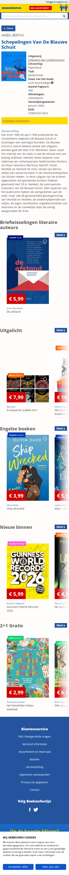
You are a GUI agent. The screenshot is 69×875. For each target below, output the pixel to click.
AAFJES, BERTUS (12, 35)
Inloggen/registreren (57, 1)
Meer (60, 330)
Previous (4, 278)
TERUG (9, 28)
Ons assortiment (39, 8)
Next (63, 278)
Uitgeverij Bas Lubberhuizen (46, 60)
